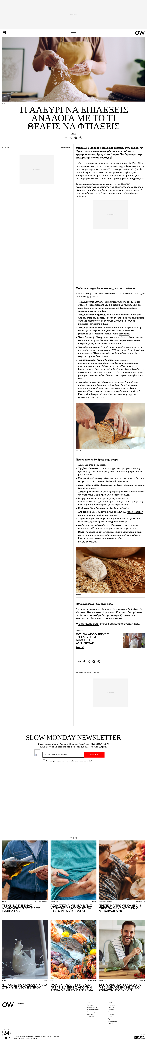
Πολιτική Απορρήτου (93, 1009)
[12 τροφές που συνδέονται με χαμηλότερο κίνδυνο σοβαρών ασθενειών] (122, 949)
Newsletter (90, 1014)
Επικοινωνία (90, 1016)
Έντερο (4, 980)
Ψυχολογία (112, 1005)
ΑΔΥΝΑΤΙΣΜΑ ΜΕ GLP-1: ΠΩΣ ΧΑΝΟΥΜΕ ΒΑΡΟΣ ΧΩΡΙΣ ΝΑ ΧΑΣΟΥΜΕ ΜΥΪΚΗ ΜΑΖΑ (71, 908)
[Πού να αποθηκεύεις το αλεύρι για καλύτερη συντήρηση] (134, 640)
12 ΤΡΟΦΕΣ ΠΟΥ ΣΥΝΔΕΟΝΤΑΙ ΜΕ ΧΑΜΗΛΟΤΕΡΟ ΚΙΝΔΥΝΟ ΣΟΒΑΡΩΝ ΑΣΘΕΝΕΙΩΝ (120, 987)
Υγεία (110, 1003)
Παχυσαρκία (54, 901)
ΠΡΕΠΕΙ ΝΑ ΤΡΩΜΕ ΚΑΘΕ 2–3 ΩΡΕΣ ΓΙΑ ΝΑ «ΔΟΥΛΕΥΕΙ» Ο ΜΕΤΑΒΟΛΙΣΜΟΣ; (120, 908)
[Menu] (73, 32)
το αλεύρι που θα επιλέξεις (125, 169)
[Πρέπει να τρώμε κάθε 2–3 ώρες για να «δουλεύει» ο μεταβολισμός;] (122, 870)
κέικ (112, 499)
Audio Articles (113, 1021)
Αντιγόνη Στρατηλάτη (88, 624)
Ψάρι (52, 980)
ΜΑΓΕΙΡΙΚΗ (87, 672)
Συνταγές (111, 1012)
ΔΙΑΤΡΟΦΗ (79, 672)
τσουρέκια (124, 334)
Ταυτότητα (90, 1005)
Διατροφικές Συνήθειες (105, 901)
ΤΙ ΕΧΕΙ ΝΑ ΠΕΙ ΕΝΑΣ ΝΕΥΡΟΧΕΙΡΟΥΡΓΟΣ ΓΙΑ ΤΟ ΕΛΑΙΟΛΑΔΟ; (21, 908)
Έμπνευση (111, 1019)
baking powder (85, 369)
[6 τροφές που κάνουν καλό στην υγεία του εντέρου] (25, 949)
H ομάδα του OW (92, 1007)
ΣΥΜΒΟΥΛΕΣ (96, 672)
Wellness (111, 1007)
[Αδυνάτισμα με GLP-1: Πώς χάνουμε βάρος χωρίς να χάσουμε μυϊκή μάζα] (73, 870)
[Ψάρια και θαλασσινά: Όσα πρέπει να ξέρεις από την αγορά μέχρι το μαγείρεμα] (73, 949)
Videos (111, 1023)
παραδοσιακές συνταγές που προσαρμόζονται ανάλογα (112, 535)
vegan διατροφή (135, 512)
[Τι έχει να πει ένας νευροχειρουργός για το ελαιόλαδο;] (25, 870)
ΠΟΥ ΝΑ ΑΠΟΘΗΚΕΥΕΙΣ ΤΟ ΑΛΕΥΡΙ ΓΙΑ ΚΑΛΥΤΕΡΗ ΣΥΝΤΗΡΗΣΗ (92, 638)
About (88, 1003)
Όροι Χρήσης (91, 1012)
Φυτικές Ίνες (102, 980)
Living (110, 1016)
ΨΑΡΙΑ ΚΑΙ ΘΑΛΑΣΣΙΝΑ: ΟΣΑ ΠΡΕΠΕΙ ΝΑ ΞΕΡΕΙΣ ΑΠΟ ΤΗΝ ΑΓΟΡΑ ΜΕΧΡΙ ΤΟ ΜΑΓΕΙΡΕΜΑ (72, 987)
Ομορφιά (111, 1014)
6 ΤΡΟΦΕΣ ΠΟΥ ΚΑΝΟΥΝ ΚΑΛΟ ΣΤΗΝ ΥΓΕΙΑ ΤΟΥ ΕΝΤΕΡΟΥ (24, 986)
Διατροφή (73, 133)
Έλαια (4, 901)
